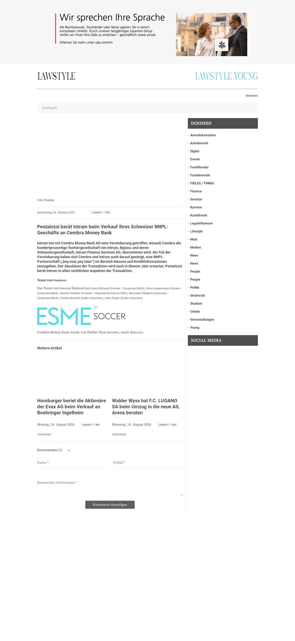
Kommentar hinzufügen (110, 505)
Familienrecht (200, 175)
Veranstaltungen (202, 320)
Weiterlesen (44, 434)
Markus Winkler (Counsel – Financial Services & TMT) (93, 293)
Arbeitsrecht (199, 143)
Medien (195, 247)
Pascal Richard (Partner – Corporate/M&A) (117, 288)
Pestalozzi (59, 280)
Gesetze (196, 199)
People (195, 271)
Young (194, 328)
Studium (196, 303)
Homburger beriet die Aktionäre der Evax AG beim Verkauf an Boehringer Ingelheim (71, 407)
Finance (196, 191)
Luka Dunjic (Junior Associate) (124, 298)
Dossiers (252, 96)
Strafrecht (197, 295)
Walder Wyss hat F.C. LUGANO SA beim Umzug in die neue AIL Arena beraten (146, 407)
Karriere (196, 207)
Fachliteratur (199, 167)
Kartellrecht (198, 215)
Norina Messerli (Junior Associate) (81, 298)
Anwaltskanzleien (203, 135)
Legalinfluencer (201, 223)
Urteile (195, 311)
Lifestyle (196, 231)
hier (140, 332)
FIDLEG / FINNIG (202, 183)
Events (195, 159)
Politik (194, 287)
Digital (194, 151)
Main (193, 239)
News (194, 255)
